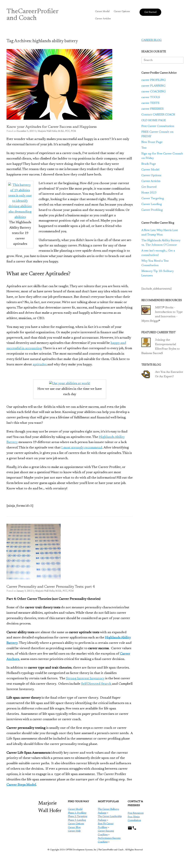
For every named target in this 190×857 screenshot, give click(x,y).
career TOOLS (150, 97)
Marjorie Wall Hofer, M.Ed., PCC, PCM (57, 131)
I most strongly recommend (81, 447)
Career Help (74, 831)
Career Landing (151, 204)
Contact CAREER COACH (158, 114)
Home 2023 (148, 192)
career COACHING (153, 91)
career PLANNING (153, 85)
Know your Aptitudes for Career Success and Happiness (51, 127)
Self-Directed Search (96, 684)
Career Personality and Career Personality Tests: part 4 (50, 587)
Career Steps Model (21, 785)
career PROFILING (153, 80)
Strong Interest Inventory (85, 678)
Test (144, 147)
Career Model (102, 11)
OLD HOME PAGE (153, 120)
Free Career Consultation (157, 126)
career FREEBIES (152, 108)
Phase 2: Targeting (77, 816)
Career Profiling (152, 210)
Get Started (148, 186)
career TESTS (150, 103)
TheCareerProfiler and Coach (32, 15)
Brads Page (148, 163)
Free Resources (136, 813)
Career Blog (74, 827)
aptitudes (40, 364)
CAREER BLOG (151, 40)
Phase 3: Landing (77, 820)
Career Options (122, 11)
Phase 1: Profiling (77, 813)
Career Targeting (152, 198)
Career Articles (103, 18)
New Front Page (151, 142)
